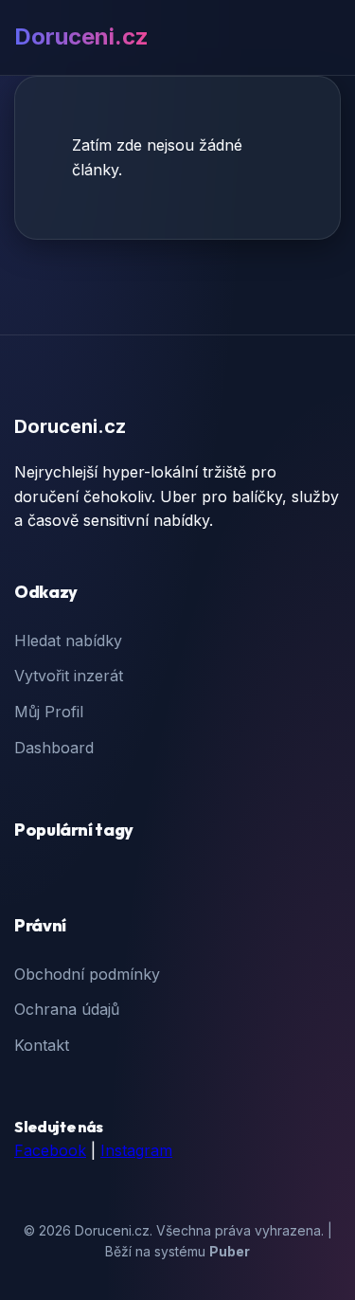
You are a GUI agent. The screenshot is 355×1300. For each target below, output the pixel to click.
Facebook (50, 1150)
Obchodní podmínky (87, 974)
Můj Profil (48, 711)
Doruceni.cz (81, 36)
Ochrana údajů (66, 1009)
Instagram (136, 1150)
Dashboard (54, 747)
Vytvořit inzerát (68, 675)
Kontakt (41, 1045)
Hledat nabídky (68, 640)
